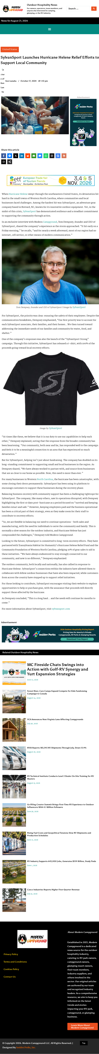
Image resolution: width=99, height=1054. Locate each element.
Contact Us (10, 976)
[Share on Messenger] (9, 155)
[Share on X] (15, 155)
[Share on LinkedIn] (21, 155)
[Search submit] (94, 9)
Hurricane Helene (18, 194)
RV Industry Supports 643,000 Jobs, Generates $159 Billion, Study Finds (61, 861)
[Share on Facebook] (3, 155)
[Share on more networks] (9, 161)
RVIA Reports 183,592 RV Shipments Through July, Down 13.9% (56, 748)
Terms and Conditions (15, 961)
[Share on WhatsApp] (45, 155)
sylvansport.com (61, 609)
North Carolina (45, 479)
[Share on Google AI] (58, 155)
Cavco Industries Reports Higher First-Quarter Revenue (53, 889)
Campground (50, 222)
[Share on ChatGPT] (52, 155)
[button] (49, 29)
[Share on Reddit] (27, 155)
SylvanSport (29, 211)
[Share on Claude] (64, 155)
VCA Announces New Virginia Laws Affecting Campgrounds (55, 719)
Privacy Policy (11, 954)
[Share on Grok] (3, 161)
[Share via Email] (33, 155)
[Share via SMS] (39, 155)
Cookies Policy (11, 969)
